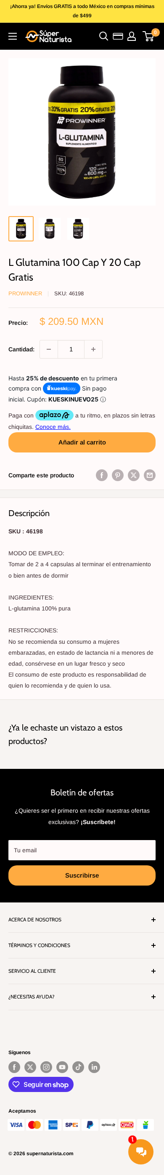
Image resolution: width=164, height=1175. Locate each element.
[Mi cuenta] (131, 36)
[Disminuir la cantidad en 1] (49, 349)
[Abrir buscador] (103, 36)
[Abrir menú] (12, 36)
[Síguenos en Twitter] (30, 1067)
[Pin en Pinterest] (118, 475)
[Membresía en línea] (118, 36)
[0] (148, 36)
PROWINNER (25, 293)
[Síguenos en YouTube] (62, 1067)
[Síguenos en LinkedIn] (94, 1067)
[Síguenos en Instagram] (46, 1067)
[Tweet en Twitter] (134, 475)
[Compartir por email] (150, 475)
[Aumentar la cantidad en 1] (93, 349)
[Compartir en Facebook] (102, 475)
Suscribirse (82, 875)
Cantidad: (21, 349)
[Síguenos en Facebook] (14, 1067)
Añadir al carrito (82, 442)
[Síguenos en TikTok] (78, 1067)
